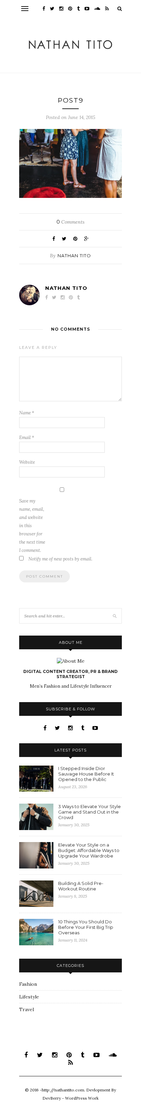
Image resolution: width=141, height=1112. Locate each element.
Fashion (28, 984)
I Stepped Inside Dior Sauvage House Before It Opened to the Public (86, 774)
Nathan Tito (74, 255)
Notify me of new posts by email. (60, 559)
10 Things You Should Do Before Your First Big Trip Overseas (85, 927)
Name (26, 413)
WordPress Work (82, 1098)
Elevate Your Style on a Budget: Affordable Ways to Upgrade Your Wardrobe (88, 850)
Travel (26, 1009)
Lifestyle (29, 997)
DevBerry (51, 1098)
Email (26, 437)
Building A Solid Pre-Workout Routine (80, 885)
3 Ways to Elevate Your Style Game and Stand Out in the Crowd (89, 812)
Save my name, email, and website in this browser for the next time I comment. (32, 525)
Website (27, 462)
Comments (70, 222)
